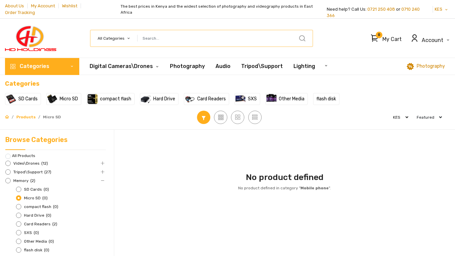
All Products (23, 155)
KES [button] (439, 9)
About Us (14, 5)
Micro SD (52, 117)
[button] (384, 38)
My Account (43, 5)
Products (26, 117)
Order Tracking (20, 12)
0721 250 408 (381, 9)
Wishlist (69, 5)
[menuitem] (187, 66)
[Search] (302, 38)
